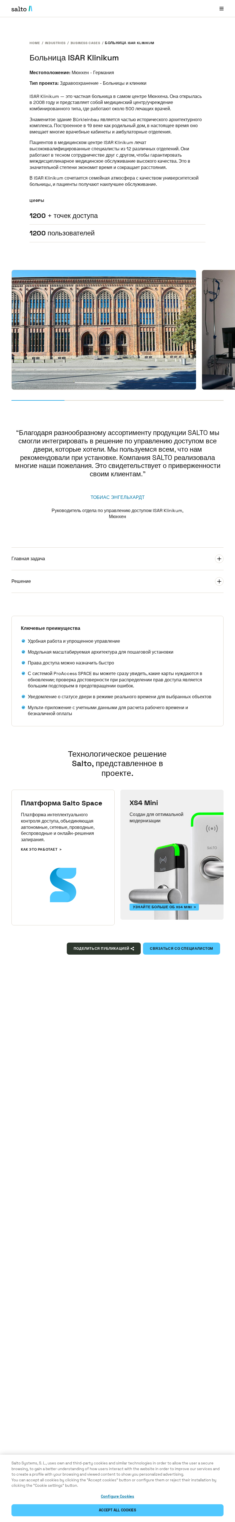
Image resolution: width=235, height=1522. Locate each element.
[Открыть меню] (221, 8)
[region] (117, 1488)
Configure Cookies (117, 1496)
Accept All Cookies (117, 1510)
